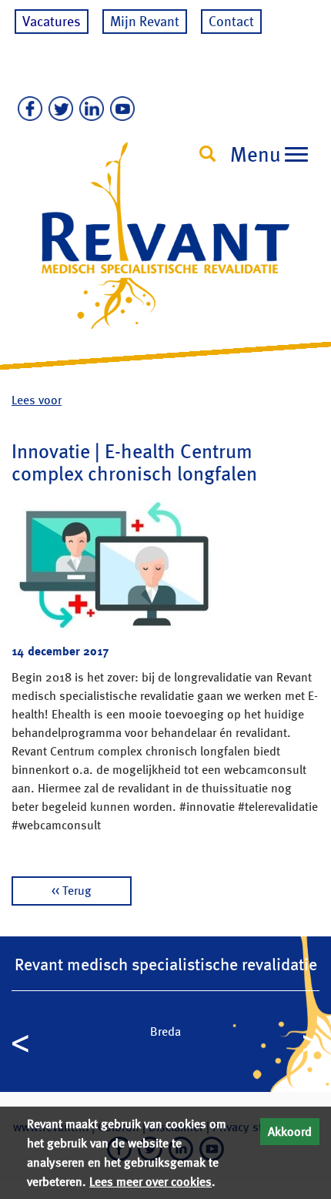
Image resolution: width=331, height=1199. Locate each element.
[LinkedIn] (88, 109)
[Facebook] (27, 109)
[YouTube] (119, 109)
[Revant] (165, 250)
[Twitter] (57, 109)
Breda (165, 1031)
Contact (231, 21)
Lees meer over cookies (150, 1181)
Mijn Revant (144, 21)
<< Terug (72, 890)
